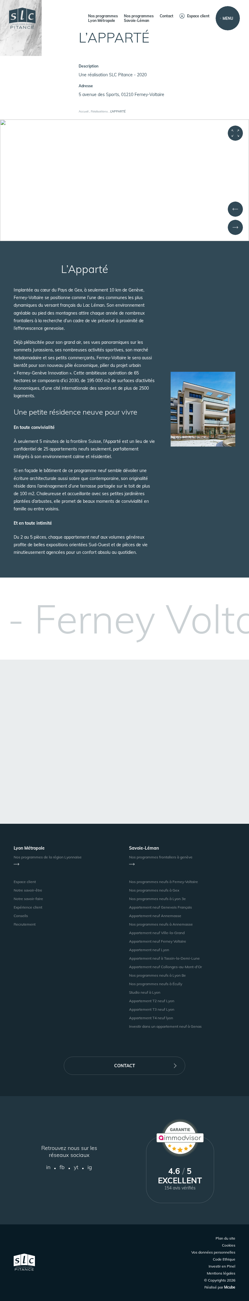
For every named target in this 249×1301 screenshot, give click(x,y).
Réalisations (99, 111)
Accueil (83, 111)
